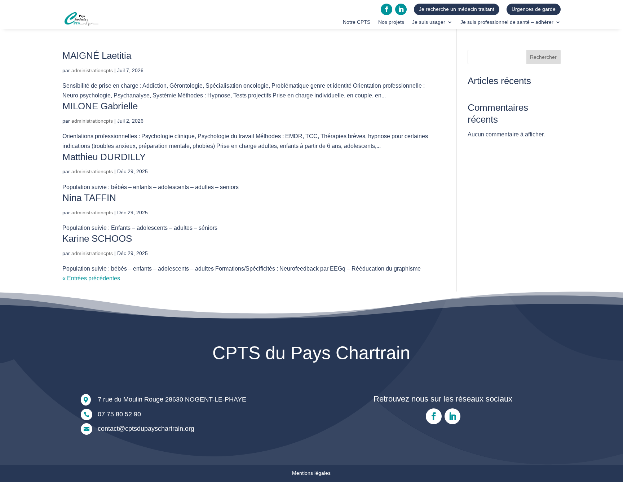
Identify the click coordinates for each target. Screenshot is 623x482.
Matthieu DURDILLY (104, 157)
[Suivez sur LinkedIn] (401, 9)
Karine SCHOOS (97, 238)
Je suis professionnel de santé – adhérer (506, 22)
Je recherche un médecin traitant (456, 9)
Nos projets (391, 22)
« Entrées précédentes (91, 278)
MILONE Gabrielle (100, 106)
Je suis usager (428, 22)
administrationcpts (92, 70)
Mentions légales (311, 473)
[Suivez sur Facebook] (386, 9)
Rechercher (543, 57)
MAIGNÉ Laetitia (96, 55)
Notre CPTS (356, 22)
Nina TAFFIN (89, 197)
